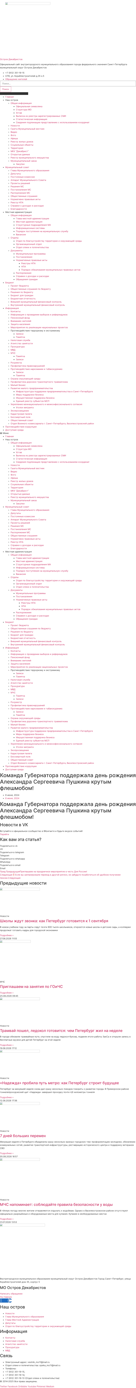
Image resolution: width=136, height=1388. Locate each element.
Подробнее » (7, 935)
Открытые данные (20, 154)
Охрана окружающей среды (25, 378)
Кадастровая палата (21, 414)
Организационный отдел (29, 244)
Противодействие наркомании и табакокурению (36, 369)
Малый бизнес (18, 385)
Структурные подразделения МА (33, 225)
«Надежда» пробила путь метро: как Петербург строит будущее (59, 1083)
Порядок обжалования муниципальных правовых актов (50, 269)
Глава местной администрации (32, 218)
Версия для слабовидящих (14, 93)
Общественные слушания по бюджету (31, 289)
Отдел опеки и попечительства (32, 247)
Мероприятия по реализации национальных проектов (39, 327)
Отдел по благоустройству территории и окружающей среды (49, 241)
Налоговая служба (20, 340)
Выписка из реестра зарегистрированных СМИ (41, 116)
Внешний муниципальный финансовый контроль (36, 301)
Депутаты (16, 173)
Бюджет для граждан (22, 295)
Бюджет (9, 282)
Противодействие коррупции (21, 426)
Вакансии (21, 234)
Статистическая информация (31, 119)
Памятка (20, 337)
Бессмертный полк (21, 417)
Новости (15, 125)
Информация (12, 308)
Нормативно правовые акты (26, 199)
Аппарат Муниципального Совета (28, 180)
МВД (13, 349)
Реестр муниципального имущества (30, 157)
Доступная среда (14, 430)
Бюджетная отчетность (23, 298)
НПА (23, 266)
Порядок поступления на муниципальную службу (42, 231)
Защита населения (20, 324)
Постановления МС (21, 189)
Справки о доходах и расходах (27, 205)
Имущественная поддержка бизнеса (35, 398)
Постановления (24, 257)
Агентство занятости (22, 343)
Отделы (15, 237)
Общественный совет (22, 420)
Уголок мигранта (25, 407)
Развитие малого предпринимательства (32, 388)
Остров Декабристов (11, 59)
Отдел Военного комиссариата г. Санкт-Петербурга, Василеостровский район (52, 423)
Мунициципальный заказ (24, 160)
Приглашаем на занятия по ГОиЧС (31, 986)
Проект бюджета (20, 285)
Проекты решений (20, 183)
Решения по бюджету (22, 292)
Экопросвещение (20, 410)
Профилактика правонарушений (28, 365)
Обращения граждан (27, 279)
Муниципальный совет (17, 167)
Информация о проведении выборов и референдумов (39, 314)
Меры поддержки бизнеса (30, 394)
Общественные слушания (24, 196)
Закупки (20, 164)
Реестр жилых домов (22, 141)
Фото (13, 135)
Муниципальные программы (31, 253)
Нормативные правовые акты (31, 260)
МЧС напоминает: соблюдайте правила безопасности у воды (56, 1204)
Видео (14, 132)
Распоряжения (23, 273)
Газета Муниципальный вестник (27, 128)
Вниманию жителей (21, 321)
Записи (20, 333)
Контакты (16, 311)
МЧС (13, 353)
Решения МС (17, 186)
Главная (9, 96)
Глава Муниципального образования (30, 170)
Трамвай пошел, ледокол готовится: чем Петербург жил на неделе (61, 1030)
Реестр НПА (17, 202)
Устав (19, 112)
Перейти (4, 834)
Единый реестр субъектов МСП (32, 401)
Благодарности (19, 209)
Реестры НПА (28, 263)
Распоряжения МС (20, 193)
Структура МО (23, 109)
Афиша (14, 138)
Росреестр (16, 362)
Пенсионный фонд (20, 317)
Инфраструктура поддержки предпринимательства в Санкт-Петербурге (54, 391)
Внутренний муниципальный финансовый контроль (38, 305)
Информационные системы (30, 228)
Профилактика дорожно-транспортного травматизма (39, 381)
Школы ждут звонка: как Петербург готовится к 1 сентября (54, 921)
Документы (17, 250)
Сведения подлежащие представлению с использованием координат (53, 122)
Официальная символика (29, 106)
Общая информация (21, 103)
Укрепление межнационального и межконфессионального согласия (46, 404)
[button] (68, 433)
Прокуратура (18, 346)
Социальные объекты (22, 144)
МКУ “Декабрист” (20, 151)
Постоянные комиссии (23, 177)
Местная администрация (29, 221)
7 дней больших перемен (23, 1135)
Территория (17, 148)
